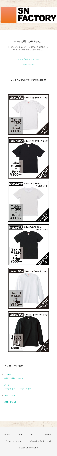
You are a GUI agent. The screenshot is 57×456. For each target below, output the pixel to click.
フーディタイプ (25, 389)
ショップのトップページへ (28, 59)
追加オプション (10, 402)
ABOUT (20, 435)
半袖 (6, 378)
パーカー (8, 385)
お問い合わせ (28, 64)
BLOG (33, 435)
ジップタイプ (9, 389)
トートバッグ (9, 395)
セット (21, 378)
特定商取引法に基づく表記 (41, 441)
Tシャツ (7, 374)
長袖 (13, 378)
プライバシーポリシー (14, 441)
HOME (7, 435)
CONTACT (48, 435)
